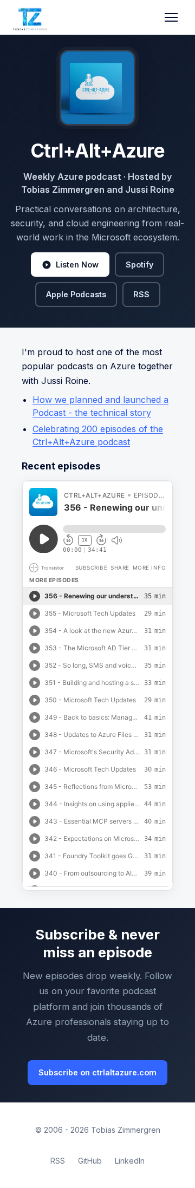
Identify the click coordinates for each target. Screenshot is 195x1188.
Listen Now (77, 264)
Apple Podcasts (76, 294)
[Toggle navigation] (171, 17)
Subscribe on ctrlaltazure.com (97, 1072)
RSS (141, 294)
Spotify (139, 264)
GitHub (90, 1160)
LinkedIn (130, 1160)
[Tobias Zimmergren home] (30, 17)
